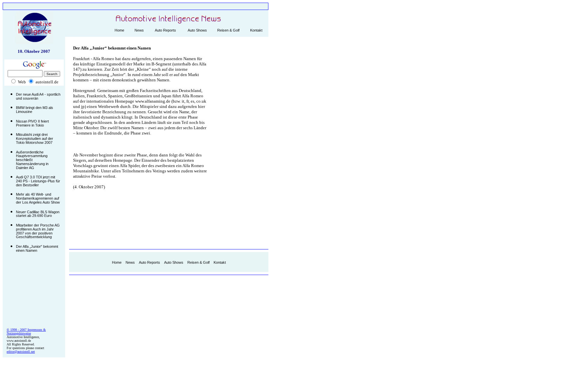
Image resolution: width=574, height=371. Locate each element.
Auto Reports (165, 30)
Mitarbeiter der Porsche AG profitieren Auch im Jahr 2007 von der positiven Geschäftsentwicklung (38, 231)
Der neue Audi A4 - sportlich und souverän (38, 96)
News (139, 30)
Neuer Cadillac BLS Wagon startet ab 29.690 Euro (37, 214)
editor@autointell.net (21, 351)
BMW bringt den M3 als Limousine (34, 110)
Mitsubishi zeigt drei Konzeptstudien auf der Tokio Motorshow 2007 (34, 138)
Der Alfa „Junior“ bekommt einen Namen (37, 248)
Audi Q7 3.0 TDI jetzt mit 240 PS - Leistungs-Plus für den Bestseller (38, 181)
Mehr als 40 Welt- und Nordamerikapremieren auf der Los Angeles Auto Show (38, 198)
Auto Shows (197, 30)
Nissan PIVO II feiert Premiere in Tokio (32, 123)
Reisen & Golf (228, 30)
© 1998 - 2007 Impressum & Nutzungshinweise (26, 331)
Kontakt (256, 30)
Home (119, 30)
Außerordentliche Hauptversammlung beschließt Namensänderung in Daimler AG (32, 160)
